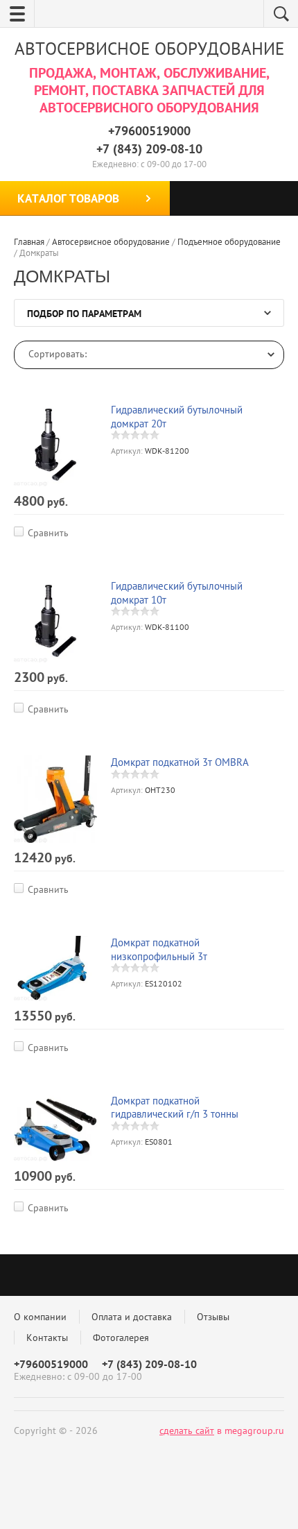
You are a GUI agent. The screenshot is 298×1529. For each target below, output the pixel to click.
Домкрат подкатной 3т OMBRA (180, 762)
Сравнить (48, 533)
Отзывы (213, 1316)
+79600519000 (149, 131)
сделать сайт (186, 1430)
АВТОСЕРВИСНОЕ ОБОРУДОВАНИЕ (149, 48)
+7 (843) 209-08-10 (149, 149)
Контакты (47, 1337)
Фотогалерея (121, 1337)
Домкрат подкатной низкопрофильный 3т (159, 949)
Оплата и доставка (131, 1316)
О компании (40, 1316)
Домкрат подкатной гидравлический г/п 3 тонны (174, 1107)
